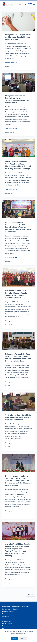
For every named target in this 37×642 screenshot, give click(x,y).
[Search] (25, 4)
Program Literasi (8, 611)
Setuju (14, 638)
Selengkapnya (10, 63)
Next (29, 594)
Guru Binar (5, 616)
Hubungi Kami (6, 621)
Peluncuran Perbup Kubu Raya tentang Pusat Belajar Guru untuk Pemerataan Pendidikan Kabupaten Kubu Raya (18, 357)
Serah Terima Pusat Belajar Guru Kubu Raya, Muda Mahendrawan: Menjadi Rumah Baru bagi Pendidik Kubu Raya (18, 165)
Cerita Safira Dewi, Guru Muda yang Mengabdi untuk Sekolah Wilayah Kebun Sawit (18, 417)
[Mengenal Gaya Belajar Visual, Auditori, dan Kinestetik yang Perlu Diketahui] (18, 21)
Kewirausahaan (7, 614)
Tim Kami (5, 626)
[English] (20, 4)
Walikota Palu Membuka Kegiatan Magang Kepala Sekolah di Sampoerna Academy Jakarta (16, 294)
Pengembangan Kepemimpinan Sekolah (15, 607)
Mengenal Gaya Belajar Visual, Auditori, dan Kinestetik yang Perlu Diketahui (18, 37)
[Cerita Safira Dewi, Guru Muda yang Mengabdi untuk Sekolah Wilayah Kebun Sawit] (18, 402)
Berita (4, 628)
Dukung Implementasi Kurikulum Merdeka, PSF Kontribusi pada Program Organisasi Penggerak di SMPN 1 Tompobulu (18, 227)
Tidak (23, 638)
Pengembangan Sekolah (10, 609)
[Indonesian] (22, 4)
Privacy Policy (7, 623)
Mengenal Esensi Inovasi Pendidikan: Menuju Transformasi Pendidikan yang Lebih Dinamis (18, 99)
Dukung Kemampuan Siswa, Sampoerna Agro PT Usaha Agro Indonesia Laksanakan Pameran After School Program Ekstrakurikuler (18, 480)
